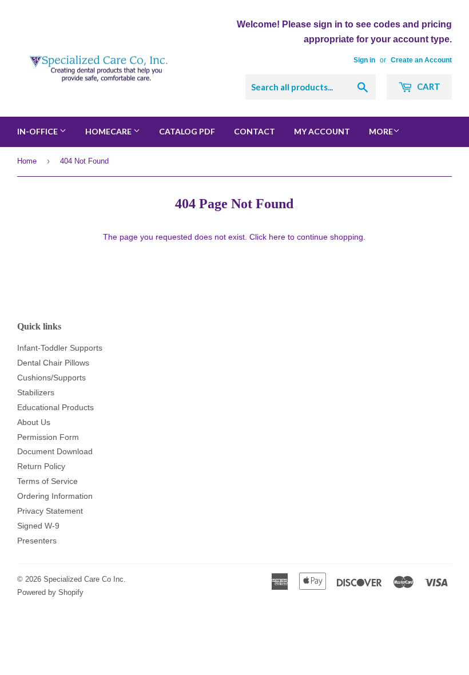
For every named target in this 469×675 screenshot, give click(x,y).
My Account (322, 131)
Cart (427, 86)
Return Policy (41, 466)
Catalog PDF (187, 131)
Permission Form (48, 437)
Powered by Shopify (50, 592)
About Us (33, 422)
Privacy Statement (50, 510)
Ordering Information (55, 496)
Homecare (109, 131)
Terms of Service (47, 481)
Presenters (37, 540)
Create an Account (421, 60)
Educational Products (55, 407)
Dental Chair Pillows (53, 362)
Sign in (364, 60)
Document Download (55, 451)
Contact (254, 131)
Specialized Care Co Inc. (84, 579)
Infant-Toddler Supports (59, 347)
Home (27, 161)
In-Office (38, 131)
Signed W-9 (38, 525)
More (381, 131)
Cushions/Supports (51, 377)
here (277, 236)
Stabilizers (35, 392)
